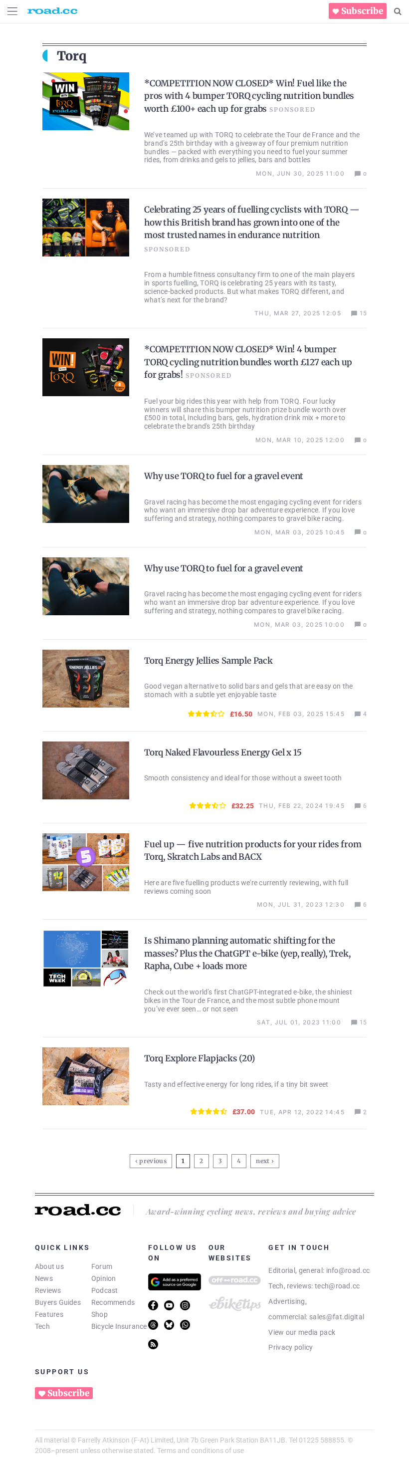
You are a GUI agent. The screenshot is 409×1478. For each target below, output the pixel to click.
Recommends (113, 1302)
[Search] (398, 11)
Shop (99, 1314)
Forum (101, 1266)
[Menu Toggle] (12, 11)
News (44, 1278)
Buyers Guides (58, 1302)
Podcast (104, 1290)
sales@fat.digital (336, 1317)
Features (49, 1314)
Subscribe (362, 10)
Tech (42, 1326)
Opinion (103, 1278)
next (262, 1161)
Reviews (48, 1290)
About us (49, 1266)
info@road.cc (348, 1270)
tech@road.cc (337, 1286)
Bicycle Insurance (119, 1326)
